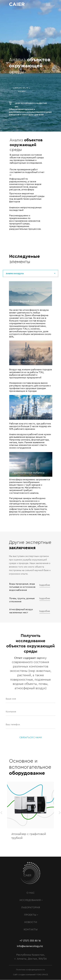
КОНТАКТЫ (31, 929)
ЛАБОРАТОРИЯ (30, 907)
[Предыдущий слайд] (1, 812)
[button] (21, 89)
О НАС (31, 892)
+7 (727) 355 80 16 (30, 940)
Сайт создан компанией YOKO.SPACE (30, 975)
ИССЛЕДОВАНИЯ (30, 900)
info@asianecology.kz (30, 946)
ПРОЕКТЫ (30, 915)
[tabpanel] (30, 403)
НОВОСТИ (30, 922)
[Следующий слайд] (59, 812)
